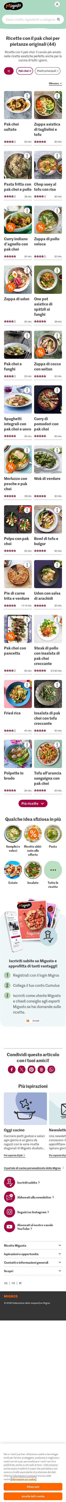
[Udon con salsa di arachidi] (48, 586)
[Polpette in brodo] (18, 768)
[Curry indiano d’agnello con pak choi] (18, 234)
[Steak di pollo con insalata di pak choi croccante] (48, 646)
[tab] (33, 1245)
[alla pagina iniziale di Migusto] (13, 4)
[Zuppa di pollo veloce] (48, 234)
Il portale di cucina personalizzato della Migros (32, 1168)
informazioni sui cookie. (23, 1479)
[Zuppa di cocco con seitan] (48, 356)
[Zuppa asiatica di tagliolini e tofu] (48, 119)
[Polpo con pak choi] (18, 531)
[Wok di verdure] (48, 473)
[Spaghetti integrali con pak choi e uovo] (18, 413)
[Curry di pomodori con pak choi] (48, 413)
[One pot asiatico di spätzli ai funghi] (48, 296)
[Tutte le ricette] (53, 875)
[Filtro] (9, 71)
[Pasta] (53, 840)
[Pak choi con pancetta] (18, 646)
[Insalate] (33, 875)
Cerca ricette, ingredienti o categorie (33, 19)
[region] (33, 1472)
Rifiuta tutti (33, 1487)
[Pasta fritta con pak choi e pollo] (18, 176)
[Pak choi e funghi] (18, 356)
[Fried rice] (18, 708)
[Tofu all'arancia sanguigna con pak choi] (48, 768)
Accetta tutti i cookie (33, 1496)
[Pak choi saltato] (18, 119)
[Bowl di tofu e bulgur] (48, 531)
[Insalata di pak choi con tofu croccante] (48, 708)
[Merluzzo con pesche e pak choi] (18, 473)
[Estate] (13, 875)
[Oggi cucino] (25, 1124)
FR (13, 1283)
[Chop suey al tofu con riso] (48, 176)
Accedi (35, 1020)
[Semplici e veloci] (13, 840)
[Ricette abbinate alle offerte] (33, 840)
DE (6, 1283)
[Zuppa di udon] (18, 296)
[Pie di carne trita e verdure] (18, 586)
